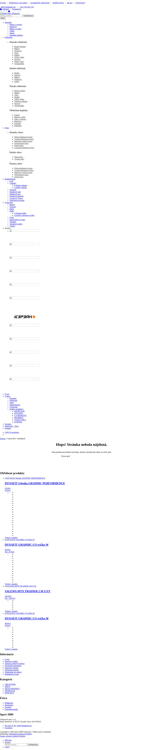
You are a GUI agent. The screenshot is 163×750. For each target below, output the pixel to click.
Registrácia (9, 705)
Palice (12, 209)
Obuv (7, 128)
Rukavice (17, 121)
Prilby (12, 211)
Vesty (16, 53)
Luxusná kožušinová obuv (24, 148)
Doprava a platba (11, 661)
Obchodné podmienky (13, 666)
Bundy (16, 73)
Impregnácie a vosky (17, 220)
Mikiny (17, 49)
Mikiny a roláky (16, 29)
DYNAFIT (18, 413)
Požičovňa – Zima (11, 426)
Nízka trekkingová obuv (23, 137)
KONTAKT (80, 3)
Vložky (12, 226)
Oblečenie (8, 37)
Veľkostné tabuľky (12, 670)
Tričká (12, 31)
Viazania (13, 190)
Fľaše (12, 218)
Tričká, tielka (19, 57)
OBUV (7, 687)
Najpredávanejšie (11, 709)
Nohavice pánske (20, 101)
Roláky (17, 55)
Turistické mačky (16, 224)
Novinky (8, 424)
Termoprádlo (19, 64)
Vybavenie (9, 203)
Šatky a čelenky (20, 119)
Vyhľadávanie (28, 16)
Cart (7, 747)
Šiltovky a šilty (20, 117)
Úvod (7, 394)
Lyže (11, 181)
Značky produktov (17, 409)
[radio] (88, 493)
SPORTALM (19, 411)
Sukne (12, 33)
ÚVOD (3, 3)
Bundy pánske (19, 91)
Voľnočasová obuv (21, 143)
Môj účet (8, 740)
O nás (7, 659)
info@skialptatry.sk (24, 726)
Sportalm (8, 22)
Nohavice (13, 27)
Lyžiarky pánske (20, 188)
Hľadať (8, 742)
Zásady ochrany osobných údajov (12, 736)
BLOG (69, 3)
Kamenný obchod (11, 668)
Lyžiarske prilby (20, 213)
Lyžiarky (13, 183)
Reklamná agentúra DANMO (20, 734)
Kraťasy (17, 59)
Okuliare (13, 222)
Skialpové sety (15, 194)
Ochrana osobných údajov (15, 664)
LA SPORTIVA (20, 415)
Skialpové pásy (15, 192)
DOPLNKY (9, 693)
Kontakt (8, 428)
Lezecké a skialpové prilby (24, 215)
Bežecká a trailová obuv (23, 141)
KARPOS (18, 422)
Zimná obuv (19, 146)
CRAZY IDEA (20, 420)
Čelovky (13, 207)
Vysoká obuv (19, 159)
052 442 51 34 (10, 726)
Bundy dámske (20, 47)
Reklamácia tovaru (12, 674)
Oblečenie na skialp (17, 200)
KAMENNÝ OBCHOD (40, 3)
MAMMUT (18, 418)
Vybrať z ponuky (11, 538)
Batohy (12, 205)
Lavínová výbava (16, 198)
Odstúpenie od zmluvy (13, 672)
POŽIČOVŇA (58, 3)
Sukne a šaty (19, 62)
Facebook (8, 728)
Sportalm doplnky (16, 35)
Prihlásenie (9, 703)
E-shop (7, 396)
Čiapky (17, 115)
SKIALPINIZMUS (12, 689)
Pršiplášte (17, 126)
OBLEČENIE (10, 684)
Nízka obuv (18, 157)
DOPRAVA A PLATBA (18, 3)
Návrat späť (65, 456)
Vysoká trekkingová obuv (24, 139)
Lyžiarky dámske (20, 185)
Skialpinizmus (10, 179)
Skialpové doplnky (17, 196)
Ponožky (17, 124)
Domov (3, 439)
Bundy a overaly (16, 25)
